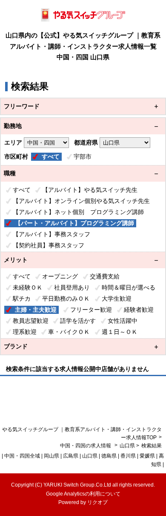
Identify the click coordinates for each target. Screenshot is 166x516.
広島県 (70, 456)
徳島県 (109, 456)
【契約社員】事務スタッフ (48, 245)
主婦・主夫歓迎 (36, 309)
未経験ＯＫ (28, 287)
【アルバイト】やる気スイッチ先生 (89, 189)
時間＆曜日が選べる (128, 287)
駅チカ (22, 298)
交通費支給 (105, 276)
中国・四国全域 (22, 456)
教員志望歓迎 (31, 320)
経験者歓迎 (139, 309)
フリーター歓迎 (91, 309)
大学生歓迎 (117, 298)
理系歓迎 (25, 331)
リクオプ (97, 502)
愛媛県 (147, 456)
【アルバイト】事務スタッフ (51, 234)
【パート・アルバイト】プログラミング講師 (74, 223)
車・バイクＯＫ (69, 331)
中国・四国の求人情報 (86, 446)
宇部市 (83, 156)
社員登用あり (72, 287)
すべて (51, 156)
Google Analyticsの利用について (83, 494)
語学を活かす (78, 320)
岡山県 (51, 456)
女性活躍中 (122, 320)
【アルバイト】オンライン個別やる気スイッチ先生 (81, 200)
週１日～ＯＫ (119, 331)
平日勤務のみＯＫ (66, 298)
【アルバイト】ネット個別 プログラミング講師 (78, 212)
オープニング (60, 276)
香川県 (128, 456)
